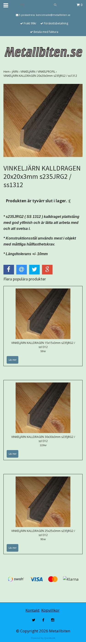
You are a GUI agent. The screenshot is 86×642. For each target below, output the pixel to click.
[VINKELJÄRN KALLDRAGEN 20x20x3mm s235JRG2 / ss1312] (43, 120)
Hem (7, 72)
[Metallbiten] (43, 51)
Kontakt (32, 610)
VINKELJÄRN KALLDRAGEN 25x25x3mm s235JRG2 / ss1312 (43, 533)
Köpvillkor (50, 610)
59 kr (43, 351)
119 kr (43, 445)
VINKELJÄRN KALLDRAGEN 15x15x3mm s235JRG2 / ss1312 (43, 345)
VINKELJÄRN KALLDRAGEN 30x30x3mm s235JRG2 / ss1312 (43, 439)
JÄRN (16, 72)
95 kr (43, 539)
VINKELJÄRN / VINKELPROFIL (39, 72)
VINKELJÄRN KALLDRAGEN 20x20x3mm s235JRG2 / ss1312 (40, 76)
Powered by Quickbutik (43, 638)
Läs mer (12, 359)
